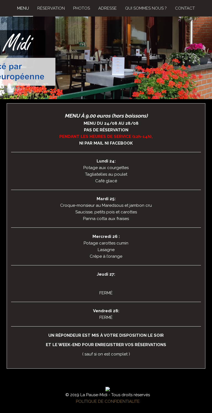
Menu (23, 8)
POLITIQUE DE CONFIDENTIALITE (108, 401)
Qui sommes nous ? (146, 8)
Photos (81, 8)
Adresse (107, 8)
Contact (185, 8)
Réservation (51, 8)
